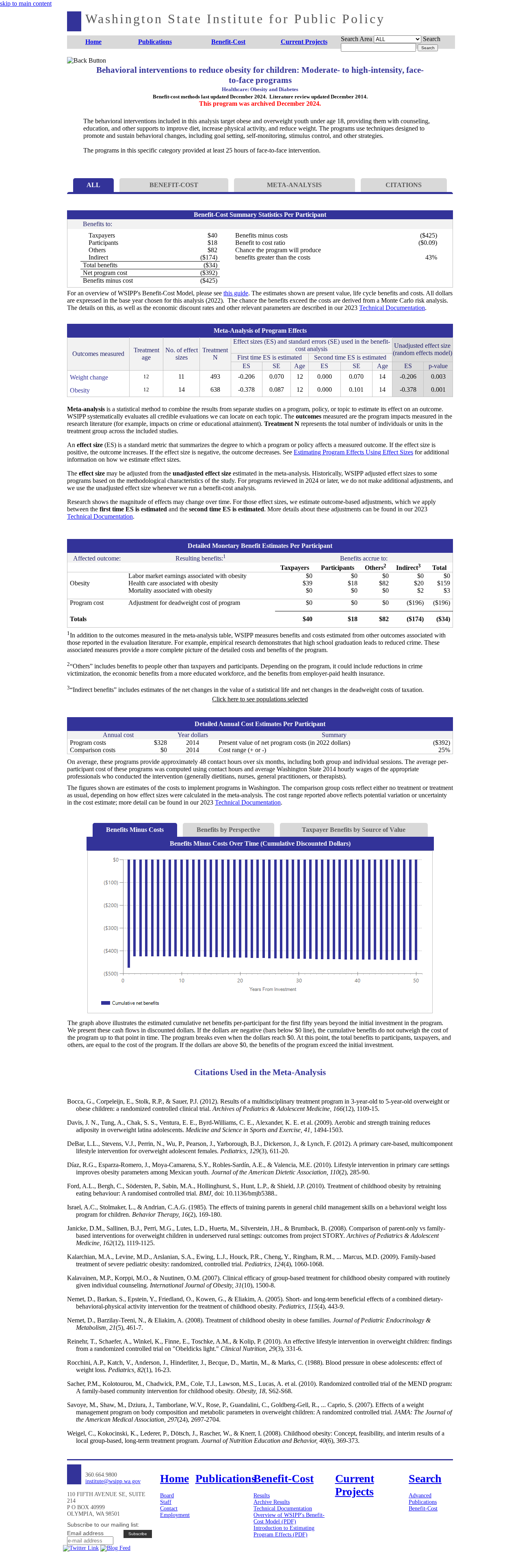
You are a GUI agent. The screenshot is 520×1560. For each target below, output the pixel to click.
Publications (423, 1502)
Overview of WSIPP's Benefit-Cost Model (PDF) (289, 1518)
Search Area (356, 38)
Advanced (420, 1495)
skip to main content (26, 3)
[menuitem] (93, 42)
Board (167, 1495)
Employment (175, 1515)
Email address (85, 1533)
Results (262, 1495)
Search (431, 38)
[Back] (80, 70)
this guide (235, 293)
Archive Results (272, 1502)
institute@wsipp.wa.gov (113, 1481)
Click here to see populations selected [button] (260, 699)
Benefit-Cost (423, 1508)
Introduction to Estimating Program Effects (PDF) (284, 1531)
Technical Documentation (392, 307)
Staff (165, 1502)
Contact (169, 1508)
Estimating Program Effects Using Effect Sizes (353, 452)
